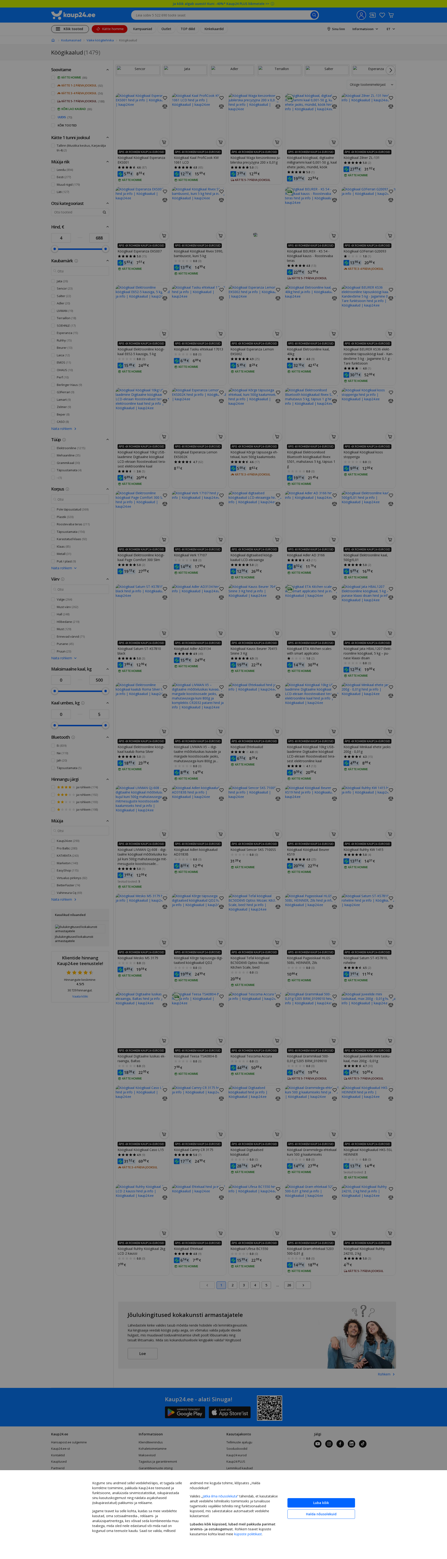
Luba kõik (321, 1502)
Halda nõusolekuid (321, 1514)
